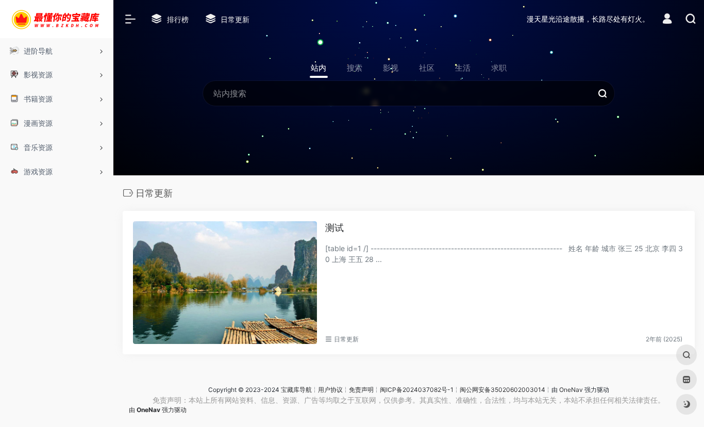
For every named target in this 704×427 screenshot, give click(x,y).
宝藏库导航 (296, 389)
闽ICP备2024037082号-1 (417, 389)
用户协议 (330, 389)
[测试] (225, 282)
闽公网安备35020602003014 (502, 389)
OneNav (571, 389)
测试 (334, 227)
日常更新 (346, 339)
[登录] (667, 20)
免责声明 (361, 389)
